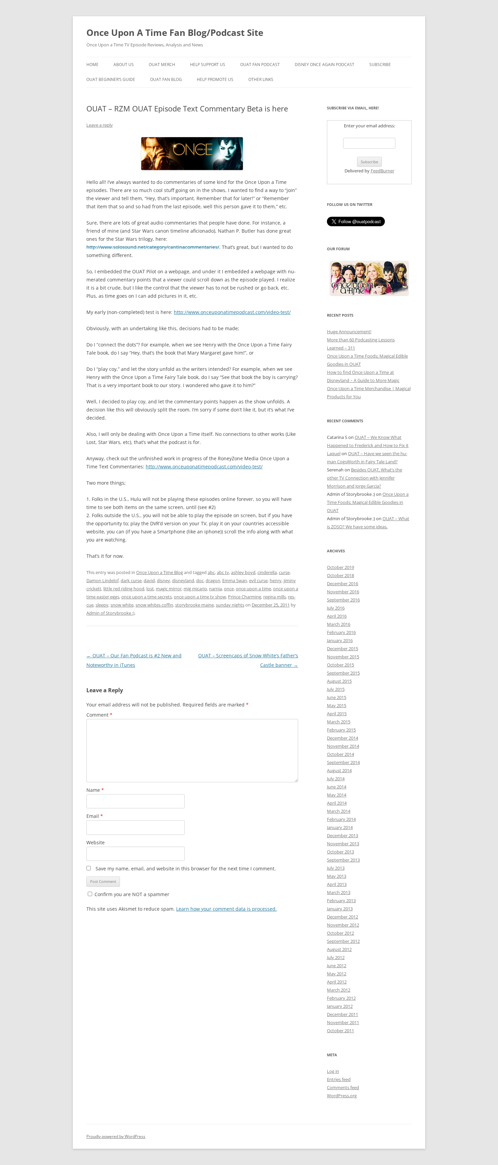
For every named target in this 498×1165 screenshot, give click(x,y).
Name (95, 790)
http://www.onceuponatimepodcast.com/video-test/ (232, 312)
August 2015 (339, 681)
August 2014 (339, 770)
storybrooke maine (194, 605)
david (149, 580)
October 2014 (340, 754)
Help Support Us (207, 64)
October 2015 (340, 665)
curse (284, 572)
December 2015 (342, 648)
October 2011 (340, 1031)
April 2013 (337, 884)
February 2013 (341, 900)
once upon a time (253, 589)
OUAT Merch (162, 64)
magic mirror (169, 589)
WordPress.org (342, 1096)
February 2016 (341, 632)
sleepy (102, 605)
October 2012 (340, 933)
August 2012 (339, 949)
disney (163, 580)
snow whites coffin (154, 605)
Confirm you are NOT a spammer (131, 894)
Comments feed (343, 1087)
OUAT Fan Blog (166, 79)
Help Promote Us (215, 79)
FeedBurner (382, 171)
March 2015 (338, 722)
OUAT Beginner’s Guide (110, 79)
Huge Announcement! (349, 332)
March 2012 (338, 990)
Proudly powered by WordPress (115, 1136)
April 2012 (337, 982)
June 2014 (336, 787)
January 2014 (340, 827)
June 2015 (336, 697)
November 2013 (343, 844)
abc (211, 572)
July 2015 (336, 689)
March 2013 (338, 892)
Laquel (333, 453)
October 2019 (340, 567)
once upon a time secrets (146, 597)
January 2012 (340, 1006)
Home (92, 64)
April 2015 (337, 714)
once (229, 589)
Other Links (260, 79)
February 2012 (341, 998)
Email (94, 816)
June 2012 (336, 965)
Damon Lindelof (102, 580)
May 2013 (336, 876)
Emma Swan (234, 580)
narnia (215, 589)
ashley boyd (243, 572)
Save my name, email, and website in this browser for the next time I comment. (186, 868)
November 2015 (343, 657)
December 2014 (342, 738)
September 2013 (343, 860)
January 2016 (340, 640)
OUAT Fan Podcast (260, 64)
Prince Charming (244, 597)
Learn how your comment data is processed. (226, 909)
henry (276, 580)
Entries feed (339, 1079)
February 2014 (341, 819)
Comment (99, 715)
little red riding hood (123, 589)
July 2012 (336, 957)
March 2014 (338, 811)
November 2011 (343, 1022)
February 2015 (341, 730)
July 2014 (336, 779)
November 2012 (343, 925)
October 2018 (340, 575)
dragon (213, 580)
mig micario (195, 589)
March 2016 (338, 624)
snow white (121, 605)
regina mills (274, 597)
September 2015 (343, 673)
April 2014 (337, 803)
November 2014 (343, 746)
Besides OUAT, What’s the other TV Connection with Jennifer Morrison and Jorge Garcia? (364, 478)
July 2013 (336, 868)
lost (150, 589)
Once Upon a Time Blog (159, 572)
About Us (123, 64)
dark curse (131, 580)
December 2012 (342, 917)
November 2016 (343, 592)
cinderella (267, 572)
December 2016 (342, 583)
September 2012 (343, 941)
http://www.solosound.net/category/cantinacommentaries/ (152, 247)
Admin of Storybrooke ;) (110, 613)
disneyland (183, 580)
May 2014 (336, 795)
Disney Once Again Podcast (324, 64)
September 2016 (343, 600)
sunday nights (230, 605)
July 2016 (336, 608)
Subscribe (380, 64)
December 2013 (342, 835)
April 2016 (337, 616)
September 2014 (343, 762)
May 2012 (336, 974)
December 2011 (342, 1014)
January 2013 (340, 909)
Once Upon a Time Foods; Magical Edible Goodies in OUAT (368, 502)
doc (200, 580)
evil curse (258, 580)
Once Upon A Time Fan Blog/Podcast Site (174, 32)
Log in (333, 1071)
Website (95, 842)
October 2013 (340, 852)
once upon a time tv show (200, 597)
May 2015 (336, 705)
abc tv (223, 572)
